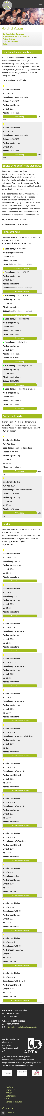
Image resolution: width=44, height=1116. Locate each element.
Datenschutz (11, 1096)
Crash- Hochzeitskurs (10, 41)
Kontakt (9, 1087)
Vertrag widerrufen (14, 1102)
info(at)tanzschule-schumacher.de (22, 1027)
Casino (5, 44)
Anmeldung (19, 116)
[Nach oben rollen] (39, 1111)
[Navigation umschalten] (40, 4)
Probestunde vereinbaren (20, 268)
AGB (7, 1099)
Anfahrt (9, 1093)
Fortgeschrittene (9, 39)
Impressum (10, 1090)
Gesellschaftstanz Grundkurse (13, 34)
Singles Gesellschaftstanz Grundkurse (16, 36)
